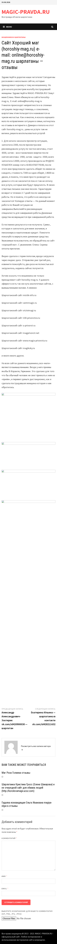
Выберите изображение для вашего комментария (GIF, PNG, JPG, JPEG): (27, 912)
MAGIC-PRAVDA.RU (26, 11)
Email (5, 888)
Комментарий (9, 838)
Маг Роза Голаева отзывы (16, 772)
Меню (9, 26)
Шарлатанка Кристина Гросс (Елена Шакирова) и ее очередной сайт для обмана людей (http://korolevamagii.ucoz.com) (28, 787)
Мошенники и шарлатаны (14, 37)
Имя (4, 876)
